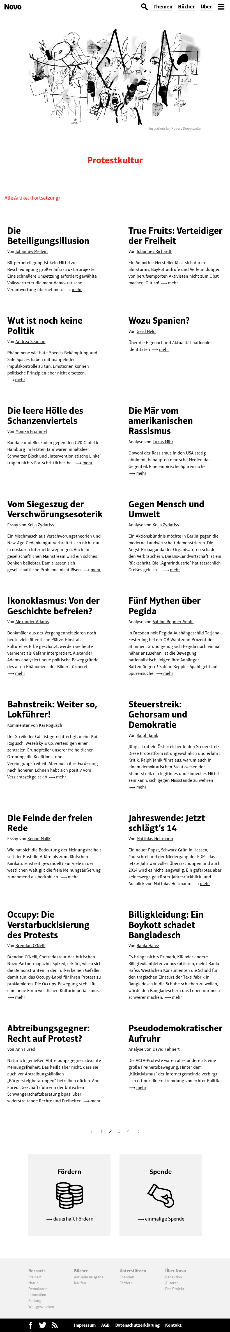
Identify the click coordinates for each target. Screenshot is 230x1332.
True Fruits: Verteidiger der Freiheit (175, 235)
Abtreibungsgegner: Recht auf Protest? (48, 1033)
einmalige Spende (164, 1219)
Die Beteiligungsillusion (48, 235)
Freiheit (34, 1277)
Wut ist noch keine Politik (44, 325)
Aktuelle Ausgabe (89, 1277)
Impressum (85, 1325)
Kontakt (173, 1325)
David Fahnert (166, 1049)
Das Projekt (174, 1289)
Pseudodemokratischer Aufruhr (175, 1033)
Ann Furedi (25, 1049)
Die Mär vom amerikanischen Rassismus (160, 421)
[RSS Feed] (54, 1325)
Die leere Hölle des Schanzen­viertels (45, 415)
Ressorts (36, 1270)
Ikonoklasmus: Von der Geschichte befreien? (53, 605)
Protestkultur (115, 160)
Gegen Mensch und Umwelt (166, 509)
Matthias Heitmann (155, 838)
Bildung (35, 1300)
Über (206, 6)
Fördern (126, 1283)
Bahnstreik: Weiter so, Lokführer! (52, 709)
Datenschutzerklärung (137, 1325)
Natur (33, 1283)
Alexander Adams (32, 621)
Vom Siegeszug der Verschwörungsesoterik (55, 509)
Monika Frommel (31, 431)
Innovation (37, 1294)
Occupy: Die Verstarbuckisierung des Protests (48, 924)
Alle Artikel (16, 198)
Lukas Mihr (163, 441)
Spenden (126, 1277)
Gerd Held (146, 331)
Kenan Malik (38, 838)
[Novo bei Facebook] (42, 1325)
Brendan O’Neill (30, 945)
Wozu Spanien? (159, 320)
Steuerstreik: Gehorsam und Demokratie (157, 714)
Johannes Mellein (31, 251)
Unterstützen (132, 1270)
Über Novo (175, 1270)
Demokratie (37, 1289)
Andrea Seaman (30, 341)
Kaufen (80, 1283)
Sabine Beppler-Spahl (173, 621)
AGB (105, 1325)
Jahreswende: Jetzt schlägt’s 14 (166, 822)
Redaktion (173, 1277)
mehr (77, 289)
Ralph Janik (147, 735)
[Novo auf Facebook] (30, 1325)
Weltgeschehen (41, 1306)
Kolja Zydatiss (40, 524)
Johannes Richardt (154, 251)
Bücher (186, 6)
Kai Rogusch (50, 725)
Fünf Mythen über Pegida (164, 605)
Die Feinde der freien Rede (50, 822)
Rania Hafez (148, 945)
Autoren (172, 1283)
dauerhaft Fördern (73, 1219)
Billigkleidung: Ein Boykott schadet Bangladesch (166, 924)
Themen (163, 6)
